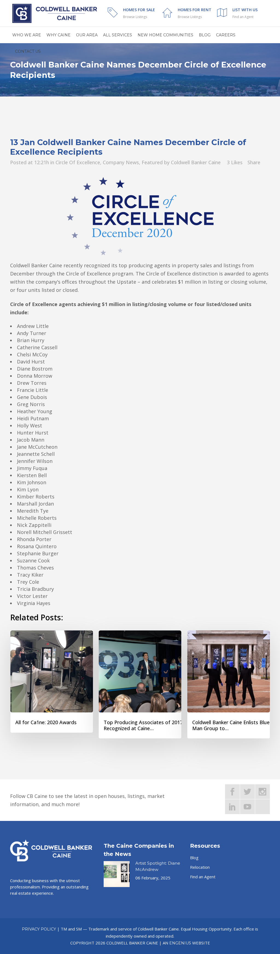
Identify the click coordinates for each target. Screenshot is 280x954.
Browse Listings (135, 16)
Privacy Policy (39, 929)
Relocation (200, 867)
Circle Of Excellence (78, 162)
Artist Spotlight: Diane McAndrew (157, 866)
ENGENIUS (180, 943)
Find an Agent (242, 16)
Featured (152, 162)
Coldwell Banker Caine (196, 162)
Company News (121, 162)
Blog (194, 857)
